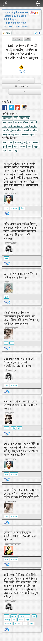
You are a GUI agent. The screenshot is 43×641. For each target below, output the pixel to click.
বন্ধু (16, 151)
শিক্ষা (9, 147)
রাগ (14, 620)
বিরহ (34, 616)
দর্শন (10, 151)
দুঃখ (4, 147)
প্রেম (10, 142)
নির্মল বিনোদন (17, 39)
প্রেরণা (31, 623)
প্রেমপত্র (13, 616)
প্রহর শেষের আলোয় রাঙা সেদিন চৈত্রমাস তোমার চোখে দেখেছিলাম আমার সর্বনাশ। (20, 362)
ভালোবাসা (18, 142)
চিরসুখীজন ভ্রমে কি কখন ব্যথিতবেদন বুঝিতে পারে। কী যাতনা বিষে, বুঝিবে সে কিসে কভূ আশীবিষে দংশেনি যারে (21, 318)
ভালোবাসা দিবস (24, 616)
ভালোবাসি (18, 623)
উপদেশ (35, 142)
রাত (25, 623)
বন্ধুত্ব (15, 147)
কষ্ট (25, 142)
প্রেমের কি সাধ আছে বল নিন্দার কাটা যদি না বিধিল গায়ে (20, 275)
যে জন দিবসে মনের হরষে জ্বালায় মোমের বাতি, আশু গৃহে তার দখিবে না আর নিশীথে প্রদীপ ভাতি (21, 493)
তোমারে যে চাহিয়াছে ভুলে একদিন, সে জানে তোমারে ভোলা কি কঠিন (21, 536)
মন (29, 142)
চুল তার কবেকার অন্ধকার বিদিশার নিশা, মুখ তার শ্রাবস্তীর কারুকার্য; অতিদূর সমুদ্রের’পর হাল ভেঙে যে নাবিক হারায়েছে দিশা (21, 449)
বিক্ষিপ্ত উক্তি (22, 86)
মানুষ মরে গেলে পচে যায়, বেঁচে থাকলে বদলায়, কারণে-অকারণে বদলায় (20, 405)
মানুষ (4, 151)
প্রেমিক (21, 620)
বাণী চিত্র (7, 33)
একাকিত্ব (22, 147)
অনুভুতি (36, 147)
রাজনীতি (27, 39)
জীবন (4, 142)
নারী (29, 147)
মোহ (6, 258)
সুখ (6, 343)
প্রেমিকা (7, 620)
